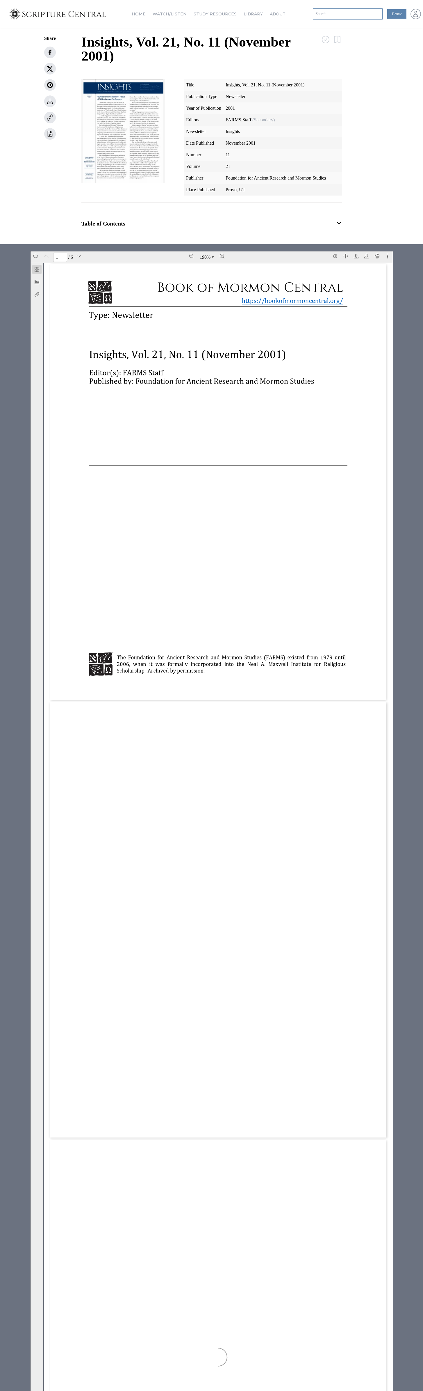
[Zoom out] (191, 256)
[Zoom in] (222, 256)
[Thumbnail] (37, 269)
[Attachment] (37, 294)
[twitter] (50, 68)
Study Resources (215, 14)
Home (139, 14)
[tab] (37, 270)
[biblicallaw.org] (258, 1032)
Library (253, 14)
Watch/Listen (170, 14)
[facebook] (50, 52)
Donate (397, 14)
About (277, 14)
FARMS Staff (238, 119)
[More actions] (387, 256)
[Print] (377, 256)
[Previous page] (46, 256)
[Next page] (78, 256)
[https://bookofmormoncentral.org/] (295, 300)
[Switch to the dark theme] (335, 256)
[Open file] (356, 256)
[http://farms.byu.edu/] (326, 799)
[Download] (366, 256)
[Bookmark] (37, 282)
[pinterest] (50, 85)
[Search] (35, 256)
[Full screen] (345, 256)
